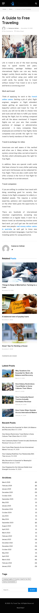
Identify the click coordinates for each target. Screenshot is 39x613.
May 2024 (5, 519)
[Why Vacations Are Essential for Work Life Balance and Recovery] (8, 373)
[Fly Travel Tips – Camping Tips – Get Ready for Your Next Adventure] (19, 3)
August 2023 (6, 526)
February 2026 (7, 485)
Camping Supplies (8, 579)
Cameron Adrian (13, 28)
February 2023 (7, 536)
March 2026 (6, 482)
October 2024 (7, 512)
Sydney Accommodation (9, 581)
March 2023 (6, 533)
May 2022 (5, 553)
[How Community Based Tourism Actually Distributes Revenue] (8, 400)
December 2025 (7, 492)
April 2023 (5, 529)
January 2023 (6, 539)
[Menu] (3, 3)
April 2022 (5, 556)
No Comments (8, 31)
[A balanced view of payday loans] (19, 304)
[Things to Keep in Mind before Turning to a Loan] (19, 272)
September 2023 (7, 522)
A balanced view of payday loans (15, 317)
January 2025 (6, 506)
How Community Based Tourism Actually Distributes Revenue (24, 399)
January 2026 (6, 489)
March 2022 (6, 559)
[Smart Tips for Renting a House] (19, 333)
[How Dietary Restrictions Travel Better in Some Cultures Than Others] (8, 387)
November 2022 (7, 546)
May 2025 (5, 502)
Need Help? (20, 608)
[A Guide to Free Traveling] (19, 46)
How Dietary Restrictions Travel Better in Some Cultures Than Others (25, 386)
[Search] (36, 3)
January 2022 (6, 566)
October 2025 (6, 496)
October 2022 (6, 549)
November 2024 (7, 509)
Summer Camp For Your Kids (22, 579)
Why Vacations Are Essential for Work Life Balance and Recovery (24, 373)
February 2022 (7, 563)
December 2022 (7, 543)
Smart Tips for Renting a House (14, 346)
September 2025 (7, 499)
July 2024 (5, 516)
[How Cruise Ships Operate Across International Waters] (8, 413)
